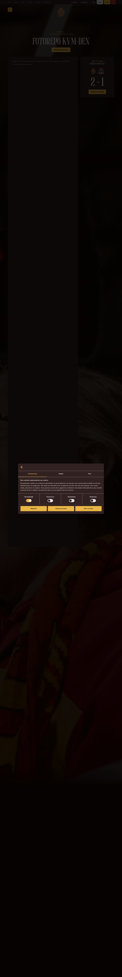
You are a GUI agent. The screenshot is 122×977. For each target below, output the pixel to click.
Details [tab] (61, 474)
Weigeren (33, 508)
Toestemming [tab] (32, 474)
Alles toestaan (88, 508)
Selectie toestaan (61, 508)
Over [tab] (89, 474)
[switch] (50, 500)
